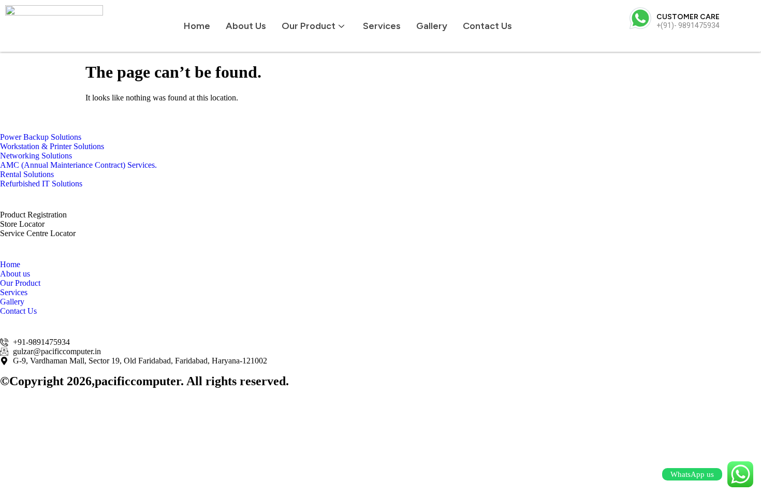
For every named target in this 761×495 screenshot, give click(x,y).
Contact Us (487, 26)
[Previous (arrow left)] (18, 247)
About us (246, 26)
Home (197, 26)
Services (382, 26)
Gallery (431, 26)
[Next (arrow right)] (743, 247)
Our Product (308, 26)
